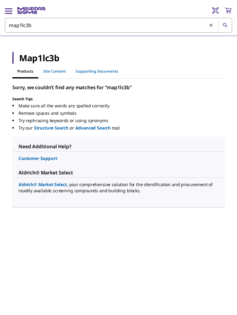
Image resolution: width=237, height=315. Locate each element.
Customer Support (38, 158)
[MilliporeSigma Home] (31, 10)
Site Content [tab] (54, 71)
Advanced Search (93, 128)
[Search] (225, 25)
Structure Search (51, 128)
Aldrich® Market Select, (43, 184)
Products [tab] (25, 71)
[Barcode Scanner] (215, 10)
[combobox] (118, 25)
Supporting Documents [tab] (97, 71)
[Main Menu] (8, 10)
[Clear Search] (211, 25)
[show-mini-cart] (228, 10)
